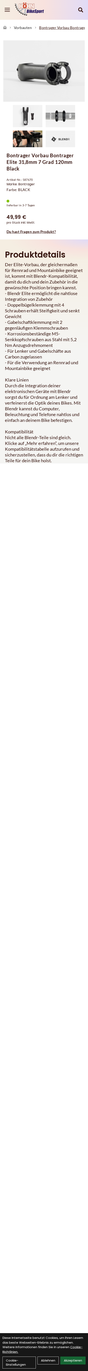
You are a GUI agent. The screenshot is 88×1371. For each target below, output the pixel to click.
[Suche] (81, 10)
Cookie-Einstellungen (16, 1362)
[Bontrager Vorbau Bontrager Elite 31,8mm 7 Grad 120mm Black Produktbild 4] (60, 139)
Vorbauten (23, 27)
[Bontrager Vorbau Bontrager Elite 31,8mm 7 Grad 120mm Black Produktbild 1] (27, 116)
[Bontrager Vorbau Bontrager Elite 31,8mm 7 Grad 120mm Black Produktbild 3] (27, 139)
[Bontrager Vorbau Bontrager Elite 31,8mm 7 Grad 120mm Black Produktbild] (44, 71)
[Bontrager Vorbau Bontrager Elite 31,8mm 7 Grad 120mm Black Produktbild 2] (60, 116)
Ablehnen (48, 1360)
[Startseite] (5, 27)
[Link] (7, 10)
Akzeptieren (73, 1360)
